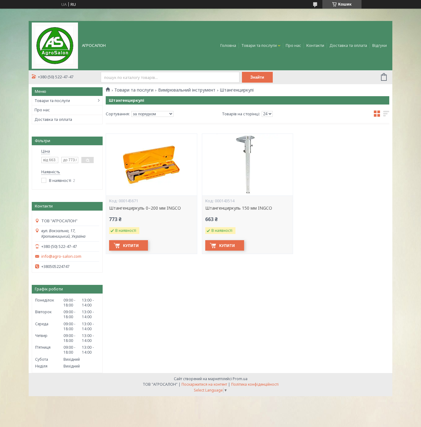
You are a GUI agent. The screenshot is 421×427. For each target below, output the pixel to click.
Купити (131, 245)
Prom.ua (240, 378)
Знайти (257, 77)
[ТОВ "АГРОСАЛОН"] (55, 45)
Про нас (293, 45)
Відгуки (379, 45)
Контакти (315, 45)
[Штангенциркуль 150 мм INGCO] (247, 164)
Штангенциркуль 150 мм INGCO (238, 208)
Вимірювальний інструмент (186, 90)
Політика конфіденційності (255, 384)
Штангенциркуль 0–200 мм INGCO (145, 208)
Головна (228, 45)
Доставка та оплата (348, 45)
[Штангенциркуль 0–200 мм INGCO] (151, 164)
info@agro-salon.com (61, 256)
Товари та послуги (259, 45)
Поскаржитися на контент (204, 384)
